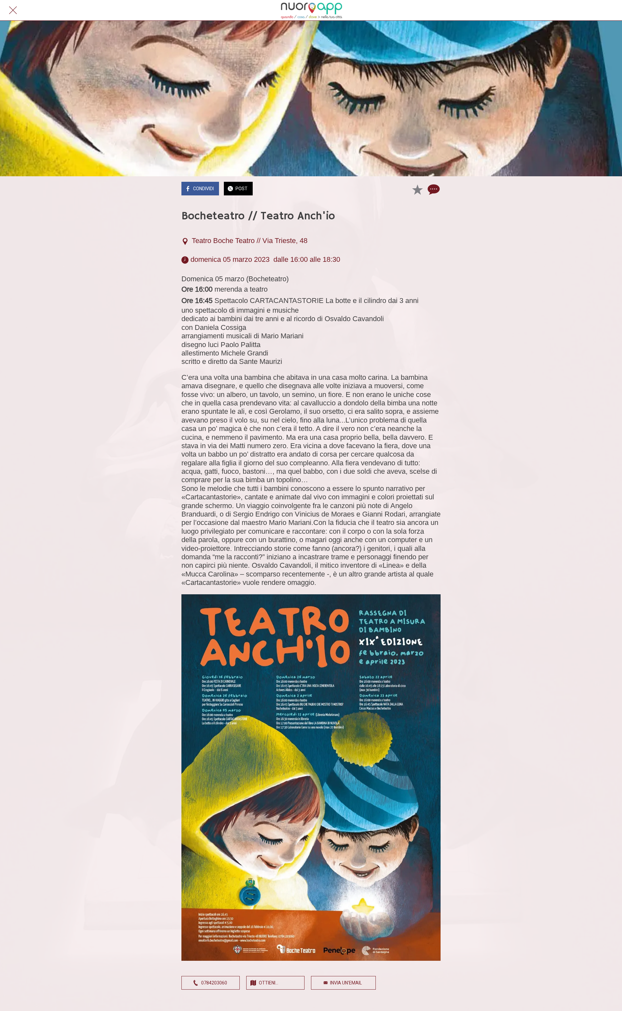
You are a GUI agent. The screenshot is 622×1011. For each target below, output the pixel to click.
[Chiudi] (13, 10)
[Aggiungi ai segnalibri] (417, 189)
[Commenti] (433, 189)
